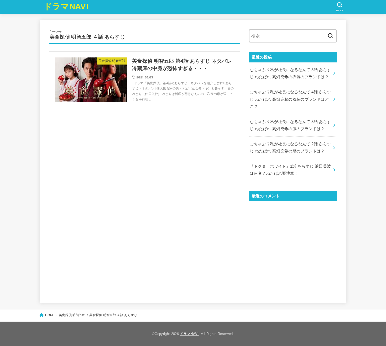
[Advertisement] (293, 247)
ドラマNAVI (66, 6)
